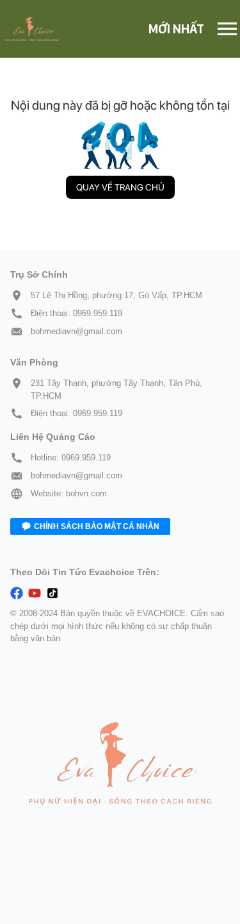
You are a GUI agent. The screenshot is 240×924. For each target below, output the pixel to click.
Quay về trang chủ (120, 187)
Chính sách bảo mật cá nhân (96, 526)
